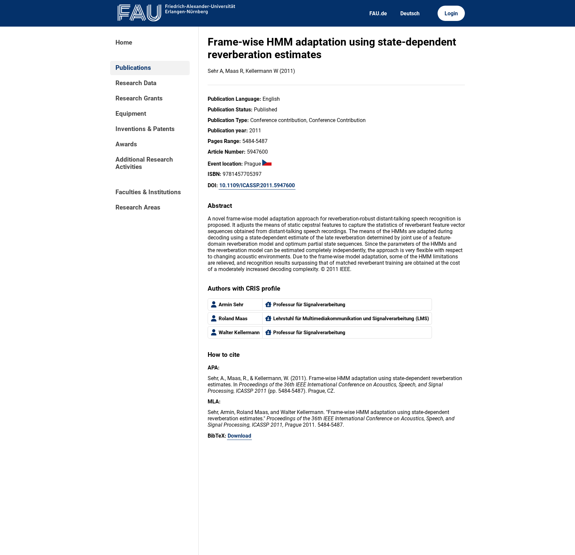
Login (451, 13)
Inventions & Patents (145, 129)
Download (239, 436)
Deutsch (410, 13)
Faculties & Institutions (148, 192)
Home (123, 42)
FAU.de (378, 13)
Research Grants (139, 98)
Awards (126, 144)
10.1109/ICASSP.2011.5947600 (257, 185)
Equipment (130, 113)
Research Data (135, 83)
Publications (133, 67)
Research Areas (137, 207)
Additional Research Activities (144, 163)
